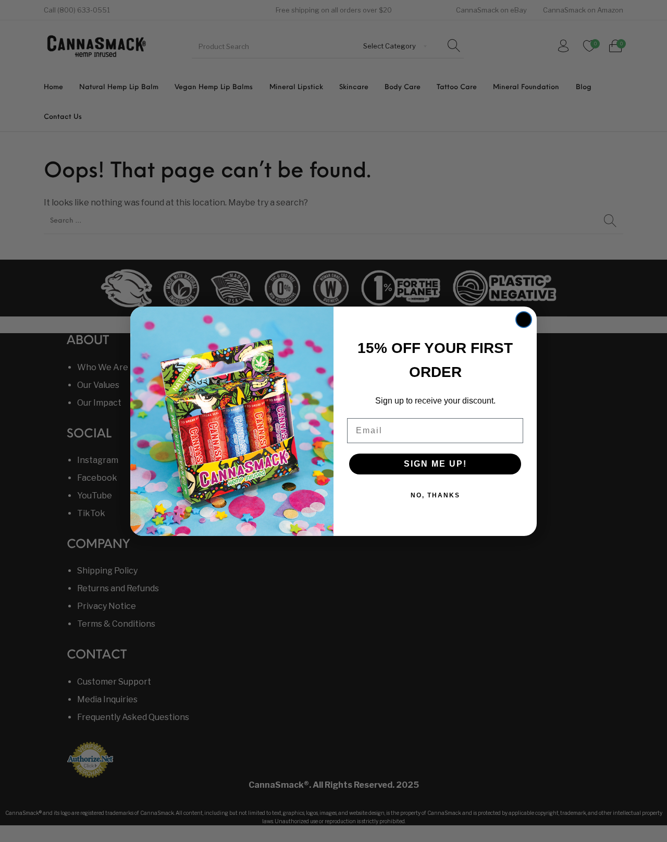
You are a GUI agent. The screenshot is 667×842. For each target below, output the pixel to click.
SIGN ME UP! (435, 463)
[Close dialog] (524, 319)
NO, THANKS (435, 495)
